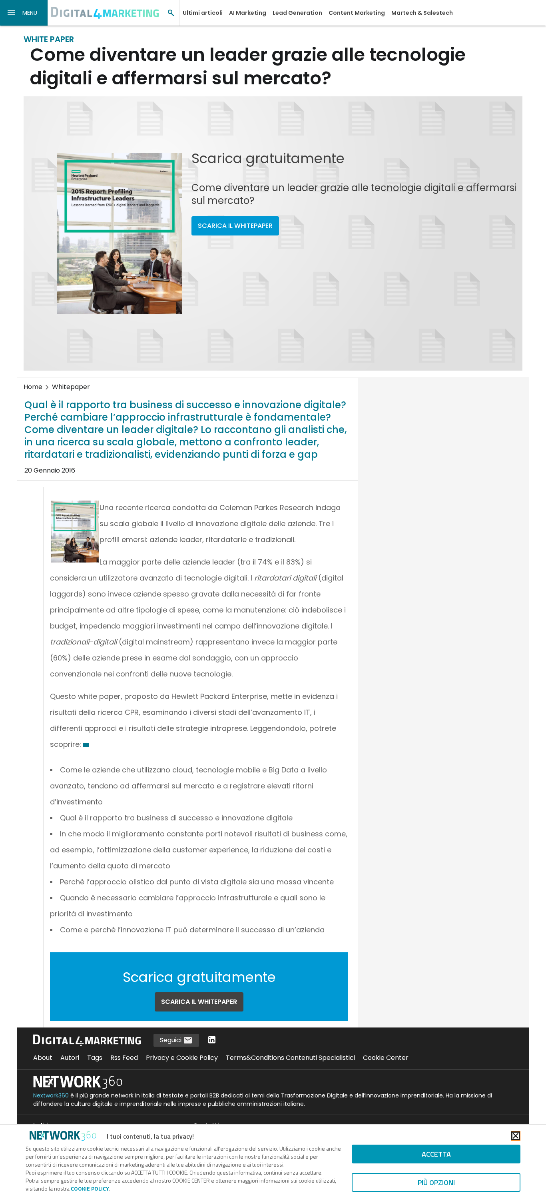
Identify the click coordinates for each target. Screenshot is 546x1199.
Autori (69, 1057)
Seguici (171, 1040)
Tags (94, 1057)
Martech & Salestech (422, 13)
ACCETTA (436, 1154)
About (42, 1057)
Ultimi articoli (203, 13)
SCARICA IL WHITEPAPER (235, 225)
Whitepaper (71, 386)
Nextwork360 (51, 1095)
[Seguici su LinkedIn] (212, 1040)
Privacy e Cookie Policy (182, 1057)
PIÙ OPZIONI (436, 1182)
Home (33, 386)
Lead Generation (297, 13)
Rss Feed (124, 1057)
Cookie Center (386, 1057)
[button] (24, 13)
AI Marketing (247, 13)
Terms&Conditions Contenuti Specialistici (290, 1057)
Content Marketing (357, 13)
